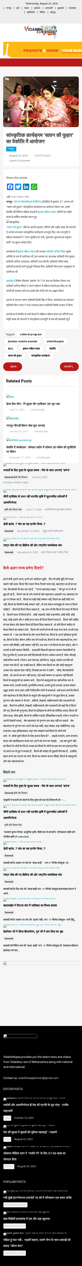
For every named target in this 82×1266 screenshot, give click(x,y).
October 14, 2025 (24, 1117)
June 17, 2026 (34, 509)
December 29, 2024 (15, 1204)
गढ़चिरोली (31, 12)
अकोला (37, 8)
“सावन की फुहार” (14, 227)
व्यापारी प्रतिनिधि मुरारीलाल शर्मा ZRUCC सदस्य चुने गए (71, 366)
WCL (10, 348)
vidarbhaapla (42, 155)
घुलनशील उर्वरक (64, 509)
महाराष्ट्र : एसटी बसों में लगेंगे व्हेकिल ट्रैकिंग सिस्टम (15, 366)
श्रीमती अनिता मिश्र (56, 251)
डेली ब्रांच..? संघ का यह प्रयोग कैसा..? (24, 524)
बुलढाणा (61, 8)
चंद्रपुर (53, 12)
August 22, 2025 (23, 1139)
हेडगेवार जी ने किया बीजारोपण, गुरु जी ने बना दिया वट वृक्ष (33, 931)
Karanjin (8, 482)
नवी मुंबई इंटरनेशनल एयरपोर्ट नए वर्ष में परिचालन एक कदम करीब (37, 1198)
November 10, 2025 (28, 530)
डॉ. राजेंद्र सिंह (61, 552)
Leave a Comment (19, 160)
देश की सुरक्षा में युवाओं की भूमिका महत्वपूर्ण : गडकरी (30, 1132)
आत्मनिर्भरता (50, 509)
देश (20, 509)
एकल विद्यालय (47, 552)
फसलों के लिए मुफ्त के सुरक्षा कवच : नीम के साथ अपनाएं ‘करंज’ (36, 470)
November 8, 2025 (27, 552)
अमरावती (49, 8)
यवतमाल (72, 8)
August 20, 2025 (26, 1166)
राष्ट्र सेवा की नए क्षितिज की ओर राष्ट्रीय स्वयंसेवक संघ (33, 545)
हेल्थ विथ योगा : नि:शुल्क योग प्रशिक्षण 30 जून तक (33, 404)
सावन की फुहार (15, 355)
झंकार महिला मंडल (47, 212)
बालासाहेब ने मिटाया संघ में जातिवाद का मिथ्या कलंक (30, 905)
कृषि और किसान (20, 477)
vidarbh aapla (20, 482)
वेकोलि (53, 348)
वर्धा (17, 8)
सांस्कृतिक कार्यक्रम (40, 355)
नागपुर (8, 8)
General (9, 477)
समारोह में (10, 280)
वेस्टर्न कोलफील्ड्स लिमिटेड (27, 201)
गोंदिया (42, 12)
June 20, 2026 (39, 477)
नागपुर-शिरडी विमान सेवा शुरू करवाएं (25, 425)
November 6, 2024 (15, 1225)
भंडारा (26, 8)
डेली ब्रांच (58, 530)
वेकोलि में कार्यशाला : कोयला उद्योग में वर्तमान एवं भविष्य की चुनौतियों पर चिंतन (41, 450)
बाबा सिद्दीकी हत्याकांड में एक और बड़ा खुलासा (27, 1219)
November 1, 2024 (15, 1253)
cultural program (31, 334)
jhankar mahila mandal (22, 341)
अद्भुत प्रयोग (48, 530)
